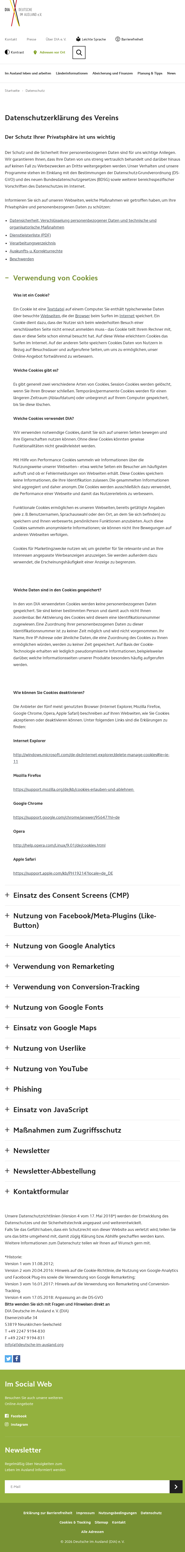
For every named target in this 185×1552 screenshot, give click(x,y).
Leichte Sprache (94, 39)
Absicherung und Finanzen (112, 73)
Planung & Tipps (150, 73)
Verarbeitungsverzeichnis (33, 243)
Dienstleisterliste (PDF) (30, 235)
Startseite (12, 91)
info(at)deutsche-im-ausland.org (34, 1344)
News (171, 73)
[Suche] (79, 52)
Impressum (85, 1513)
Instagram (19, 1424)
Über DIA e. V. (56, 39)
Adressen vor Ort (52, 52)
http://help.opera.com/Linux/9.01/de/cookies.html (59, 845)
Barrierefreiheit (132, 39)
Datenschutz (35, 91)
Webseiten (50, 315)
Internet (127, 315)
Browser (82, 315)
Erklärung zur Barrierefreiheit (47, 1513)
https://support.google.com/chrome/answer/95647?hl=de (66, 817)
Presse (31, 39)
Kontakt (11, 39)
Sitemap (101, 1522)
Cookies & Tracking (75, 1522)
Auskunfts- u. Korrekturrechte (36, 251)
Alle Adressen (92, 1532)
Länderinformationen (72, 73)
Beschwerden (22, 259)
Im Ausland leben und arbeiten (28, 73)
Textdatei (55, 309)
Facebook (18, 1416)
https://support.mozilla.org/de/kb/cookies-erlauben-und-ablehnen (73, 789)
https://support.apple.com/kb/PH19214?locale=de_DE (63, 873)
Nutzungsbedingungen (118, 1513)
